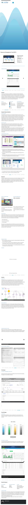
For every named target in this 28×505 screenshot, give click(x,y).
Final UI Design (18, 90)
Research (10, 90)
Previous (2, 294)
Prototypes (15, 90)
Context (3, 90)
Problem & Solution (6, 90)
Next (23, 294)
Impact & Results (22, 90)
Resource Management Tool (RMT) (8, 52)
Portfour (6, 2)
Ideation (12, 90)
